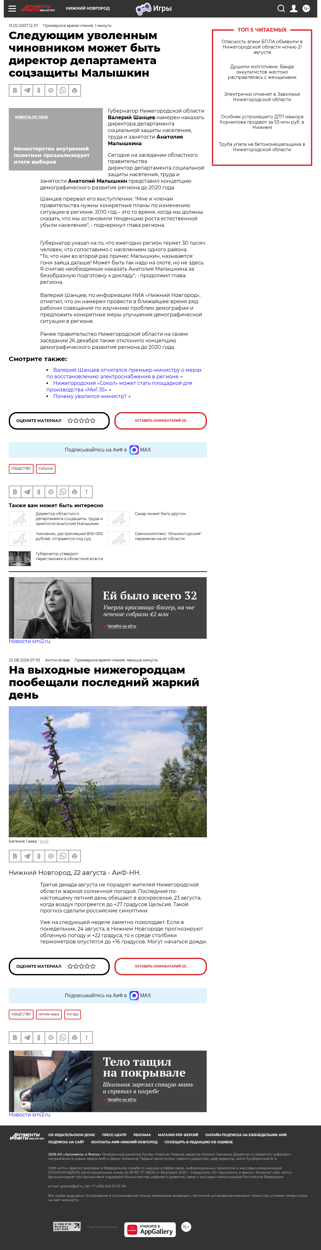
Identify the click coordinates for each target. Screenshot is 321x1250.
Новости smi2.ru (29, 641)
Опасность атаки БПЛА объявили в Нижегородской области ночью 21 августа (262, 47)
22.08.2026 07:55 (24, 660)
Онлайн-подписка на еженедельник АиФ (246, 1135)
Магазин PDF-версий (178, 1135)
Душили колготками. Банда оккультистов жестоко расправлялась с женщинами (262, 72)
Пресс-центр (114, 1135)
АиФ (44, 841)
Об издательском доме (71, 1135)
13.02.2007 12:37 (23, 25)
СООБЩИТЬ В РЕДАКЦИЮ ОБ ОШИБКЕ (199, 1142)
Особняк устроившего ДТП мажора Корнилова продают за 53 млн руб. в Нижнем (262, 122)
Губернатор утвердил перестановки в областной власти (69, 556)
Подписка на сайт (66, 1142)
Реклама (142, 1135)
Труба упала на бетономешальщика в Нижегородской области (262, 147)
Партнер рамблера (102, 1227)
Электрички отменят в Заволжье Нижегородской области (262, 97)
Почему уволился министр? (90, 396)
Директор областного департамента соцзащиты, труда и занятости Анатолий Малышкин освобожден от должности (56, 521)
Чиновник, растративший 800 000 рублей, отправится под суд (69, 536)
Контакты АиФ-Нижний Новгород (124, 1142)
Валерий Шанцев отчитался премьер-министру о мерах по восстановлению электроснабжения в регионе (124, 373)
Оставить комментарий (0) (161, 421)
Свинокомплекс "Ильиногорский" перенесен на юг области (168, 536)
